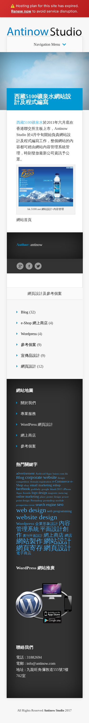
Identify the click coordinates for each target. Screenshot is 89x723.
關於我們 (28, 403)
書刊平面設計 (33, 536)
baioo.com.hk (60, 473)
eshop (57, 485)
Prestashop (36, 500)
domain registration (41, 482)
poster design (54, 497)
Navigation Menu (47, 44)
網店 (68, 536)
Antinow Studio (54, 710)
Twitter (38, 266)
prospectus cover (25, 505)
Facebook (29, 266)
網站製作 (29, 541)
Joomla (27, 493)
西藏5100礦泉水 (29, 122)
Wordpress (29, 334)
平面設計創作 (42, 532)
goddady (36, 489)
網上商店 (28, 435)
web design (31, 510)
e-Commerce (61, 481)
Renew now (21, 11)
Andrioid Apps (44, 473)
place (43, 497)
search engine (46, 505)
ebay (26, 485)
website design (36, 517)
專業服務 (28, 414)
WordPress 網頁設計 (37, 425)
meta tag (63, 493)
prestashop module (53, 500)
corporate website (41, 477)
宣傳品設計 (30, 355)
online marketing (27, 496)
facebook (23, 489)
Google (20, 266)
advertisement (25, 473)
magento (52, 493)
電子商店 (23, 553)
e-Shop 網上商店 (34, 323)
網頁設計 (28, 366)
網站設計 (57, 541)
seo (60, 504)
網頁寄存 (29, 548)
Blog (24, 312)
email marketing (41, 485)
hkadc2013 (56, 489)
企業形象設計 (46, 524)
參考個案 (28, 345)
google (45, 489)
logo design (39, 493)
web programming (59, 511)
